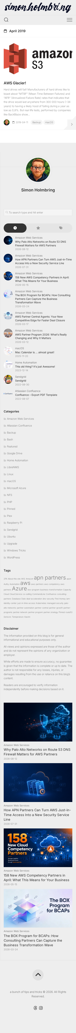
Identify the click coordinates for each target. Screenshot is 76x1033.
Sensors (7, 617)
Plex (9, 515)
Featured (12, 446)
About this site (14, 579)
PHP (9, 501)
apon (69, 579)
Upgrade (12, 543)
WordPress (13, 557)
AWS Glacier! (15, 83)
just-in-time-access (26, 603)
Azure (19, 588)
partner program (35, 612)
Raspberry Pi (14, 522)
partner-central (41, 608)
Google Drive (14, 453)
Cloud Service (16, 594)
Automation (15, 584)
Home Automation (26, 362)
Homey (62, 599)
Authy (6, 584)
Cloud (6, 594)
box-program (33, 590)
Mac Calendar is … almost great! (34, 352)
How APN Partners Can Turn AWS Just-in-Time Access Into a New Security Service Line (37, 814)
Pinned (11, 508)
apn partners (50, 577)
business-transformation (51, 590)
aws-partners (37, 584)
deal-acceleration (34, 599)
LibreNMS (13, 467)
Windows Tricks (16, 550)
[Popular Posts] (38, 228)
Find (56, 599)
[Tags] (60, 228)
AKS (23, 579)
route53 (68, 612)
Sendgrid (20, 376)
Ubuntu (11, 536)
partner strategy (51, 612)
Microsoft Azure (16, 488)
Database (16, 599)
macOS (49, 122)
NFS (9, 494)
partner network (20, 612)
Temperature (17, 617)
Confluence (51, 594)
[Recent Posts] (15, 228)
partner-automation (25, 608)
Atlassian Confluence (27, 390)
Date (23, 599)
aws (25, 583)
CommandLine (38, 594)
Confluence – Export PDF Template (36, 394)
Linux (10, 474)
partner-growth (56, 608)
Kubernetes (41, 603)
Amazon (29, 579)
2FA (5, 579)
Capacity (67, 590)
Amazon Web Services (28, 237)
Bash (10, 439)
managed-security (55, 603)
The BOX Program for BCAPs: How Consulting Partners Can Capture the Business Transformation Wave (42, 299)
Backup (36, 122)
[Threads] (35, 1008)
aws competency (52, 584)
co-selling (27, 594)
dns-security (48, 599)
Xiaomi (27, 617)
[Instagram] (41, 1008)
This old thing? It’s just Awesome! (35, 366)
